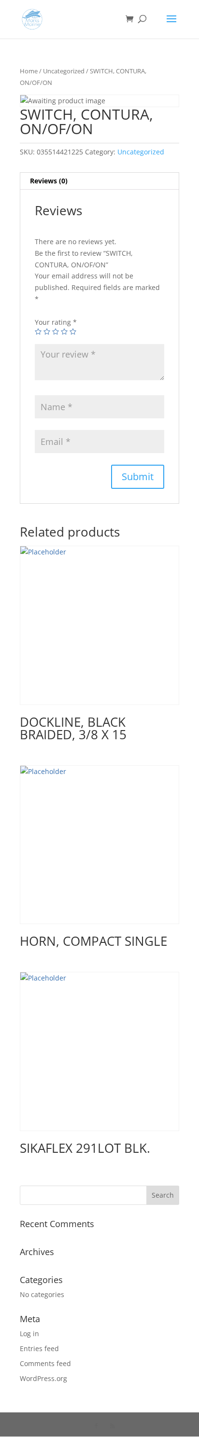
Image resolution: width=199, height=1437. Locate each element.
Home (29, 71)
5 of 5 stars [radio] (73, 331)
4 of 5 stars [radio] (64, 331)
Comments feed (45, 1363)
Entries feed (39, 1348)
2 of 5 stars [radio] (46, 331)
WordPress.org (43, 1378)
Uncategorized (64, 71)
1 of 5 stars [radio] (38, 331)
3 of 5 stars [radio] (55, 331)
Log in (29, 1333)
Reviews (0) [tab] (49, 180)
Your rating (56, 322)
